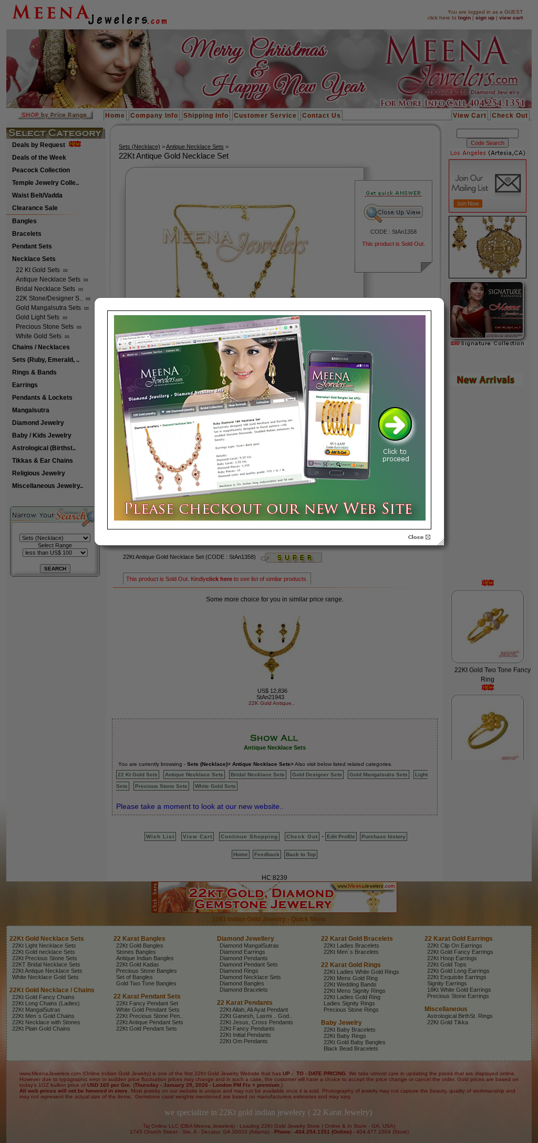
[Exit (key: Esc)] (419, 537)
